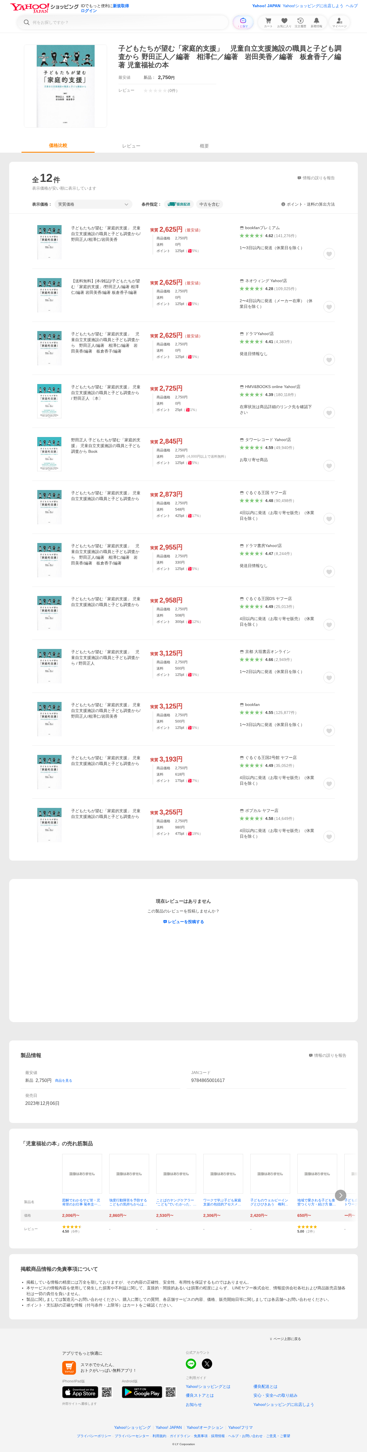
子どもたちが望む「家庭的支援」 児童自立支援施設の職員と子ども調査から (105, 496)
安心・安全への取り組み (275, 1395)
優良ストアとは (200, 1395)
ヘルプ (352, 5)
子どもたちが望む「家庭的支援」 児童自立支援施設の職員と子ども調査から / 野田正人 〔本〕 (105, 393)
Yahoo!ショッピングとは (208, 1386)
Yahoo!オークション (205, 1427)
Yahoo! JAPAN (266, 5)
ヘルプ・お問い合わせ (245, 1436)
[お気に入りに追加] (329, 253)
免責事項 (201, 1436)
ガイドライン (180, 1436)
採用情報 (218, 1436)
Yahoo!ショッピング (132, 1427)
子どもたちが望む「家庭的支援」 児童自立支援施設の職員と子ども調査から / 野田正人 (105, 658)
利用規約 (159, 1436)
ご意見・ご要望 (278, 1436)
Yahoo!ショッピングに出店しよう (313, 5)
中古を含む (210, 204)
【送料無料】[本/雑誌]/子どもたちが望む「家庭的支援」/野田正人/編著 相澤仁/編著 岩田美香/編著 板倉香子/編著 (105, 287)
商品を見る (63, 1081)
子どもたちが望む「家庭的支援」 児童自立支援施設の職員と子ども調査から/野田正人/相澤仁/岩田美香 (105, 234)
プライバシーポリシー (94, 1436)
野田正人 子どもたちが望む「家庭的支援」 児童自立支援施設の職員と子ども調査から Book (105, 446)
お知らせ (194, 1404)
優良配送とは (265, 1386)
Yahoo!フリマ (240, 1427)
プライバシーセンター (132, 1436)
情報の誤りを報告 (330, 1055)
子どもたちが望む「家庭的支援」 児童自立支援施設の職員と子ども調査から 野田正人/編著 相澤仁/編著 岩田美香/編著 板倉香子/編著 (105, 342)
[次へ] (340, 1195)
